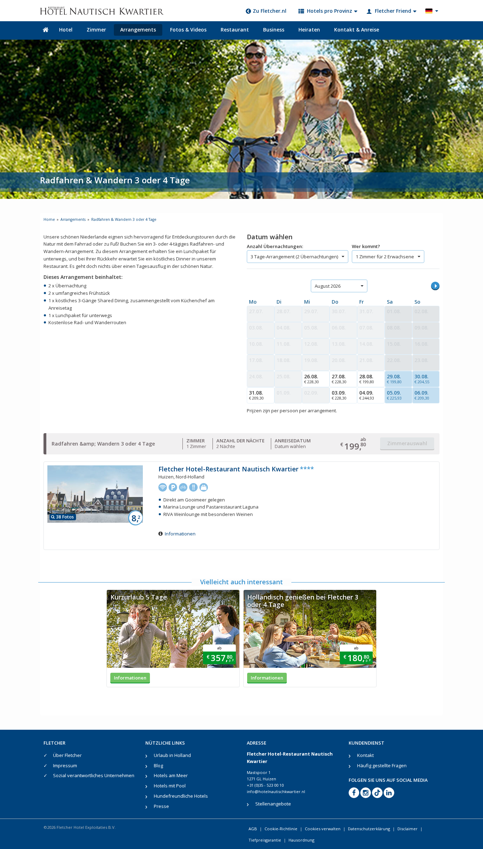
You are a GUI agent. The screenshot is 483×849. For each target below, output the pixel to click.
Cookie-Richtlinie (280, 828)
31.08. (256, 395)
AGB (253, 828)
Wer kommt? (366, 246)
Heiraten (309, 29)
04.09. (366, 395)
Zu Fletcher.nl (269, 10)
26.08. (311, 378)
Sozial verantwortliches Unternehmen (93, 775)
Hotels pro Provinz (329, 10)
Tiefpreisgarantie (265, 840)
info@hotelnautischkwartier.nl (276, 791)
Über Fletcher (67, 755)
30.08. (421, 378)
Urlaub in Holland (172, 755)
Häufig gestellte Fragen (382, 765)
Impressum (65, 765)
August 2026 (328, 286)
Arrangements (138, 29)
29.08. (394, 378)
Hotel (65, 29)
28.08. (366, 378)
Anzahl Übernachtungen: (275, 246)
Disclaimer (407, 828)
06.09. (421, 395)
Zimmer (96, 29)
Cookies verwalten (323, 828)
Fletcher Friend (393, 10)
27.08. (339, 378)
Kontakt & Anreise (356, 29)
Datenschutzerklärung (369, 828)
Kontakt (365, 755)
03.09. (339, 395)
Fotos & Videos (188, 29)
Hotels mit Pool (170, 785)
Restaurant (235, 29)
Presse (161, 806)
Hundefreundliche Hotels (181, 796)
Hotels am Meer (171, 775)
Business (273, 29)
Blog (158, 765)
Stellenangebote (273, 804)
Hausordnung (301, 840)
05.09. (394, 395)
